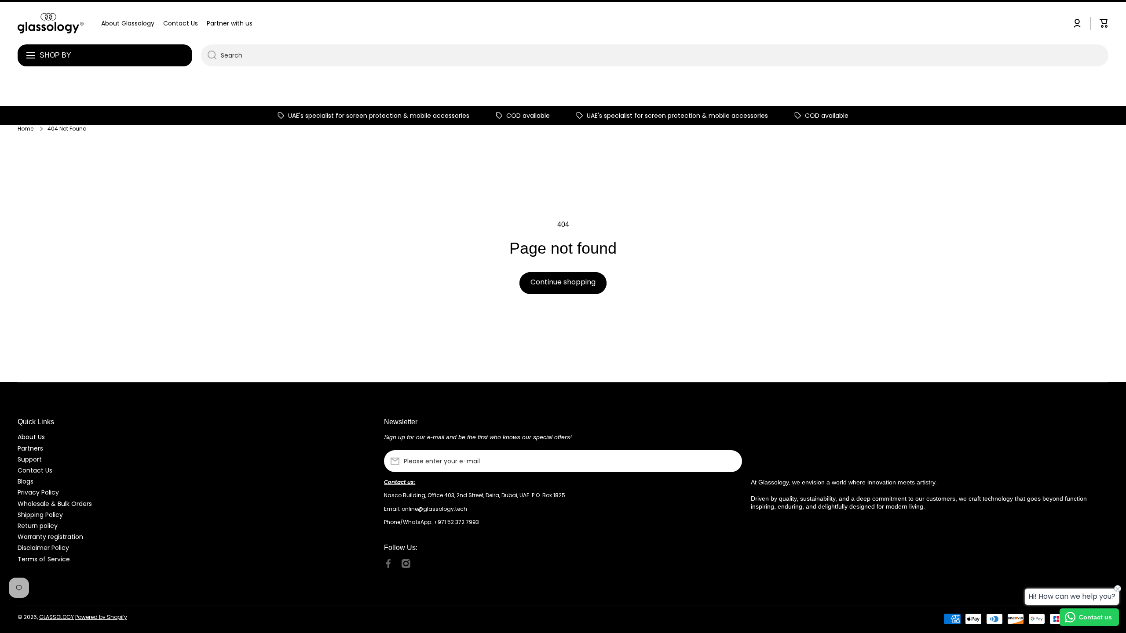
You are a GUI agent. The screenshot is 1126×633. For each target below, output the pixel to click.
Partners (30, 448)
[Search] (208, 55)
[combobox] (654, 55)
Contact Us (35, 470)
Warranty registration (50, 536)
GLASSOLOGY (56, 617)
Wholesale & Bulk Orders (55, 503)
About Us (31, 437)
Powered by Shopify (101, 617)
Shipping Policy (40, 514)
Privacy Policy (38, 492)
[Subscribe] (731, 461)
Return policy (38, 525)
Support (30, 459)
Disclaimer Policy (43, 547)
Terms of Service (44, 559)
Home (25, 128)
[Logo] (51, 23)
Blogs (25, 481)
